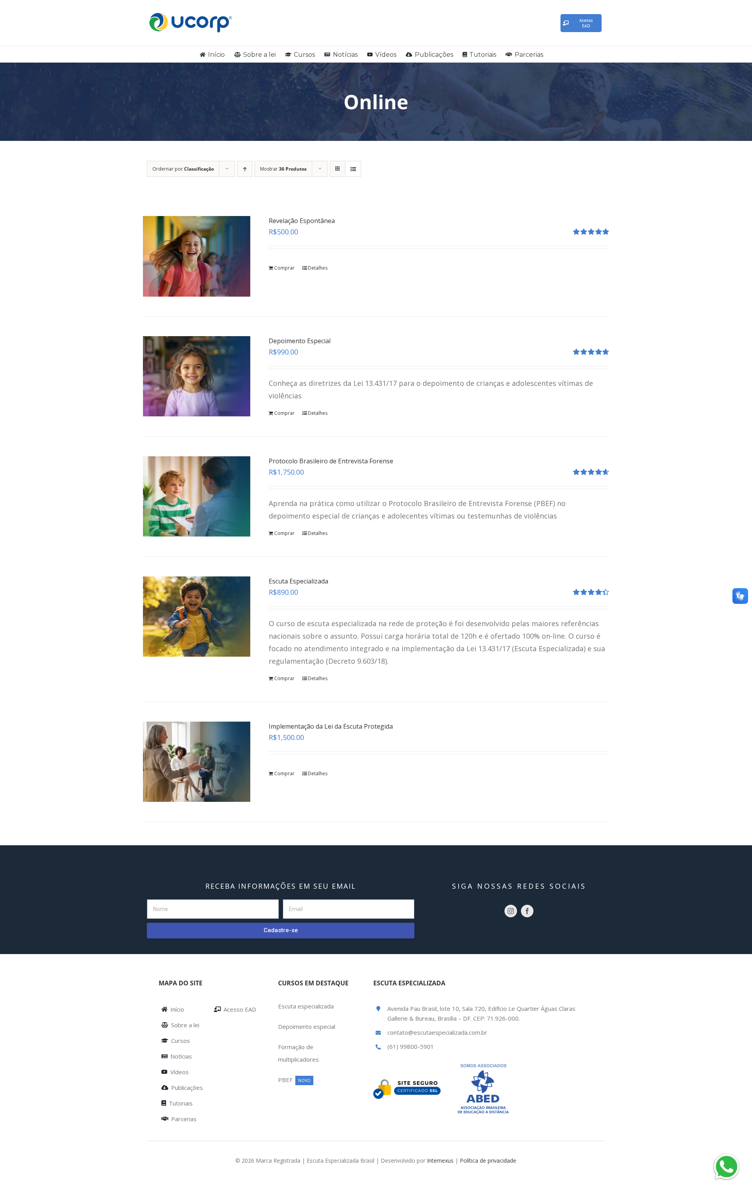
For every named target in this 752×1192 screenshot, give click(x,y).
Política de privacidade (488, 1160)
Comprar (284, 268)
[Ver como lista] (353, 168)
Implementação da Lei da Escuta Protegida (331, 726)
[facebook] (527, 911)
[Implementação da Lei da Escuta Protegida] (196, 762)
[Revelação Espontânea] (196, 256)
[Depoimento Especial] (196, 376)
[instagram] (510, 911)
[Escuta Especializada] (196, 616)
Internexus (440, 1160)
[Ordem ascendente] (244, 169)
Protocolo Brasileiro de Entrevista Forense (331, 461)
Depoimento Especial (300, 341)
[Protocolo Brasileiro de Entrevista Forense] (196, 496)
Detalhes (317, 268)
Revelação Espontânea (302, 220)
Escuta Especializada (298, 581)
